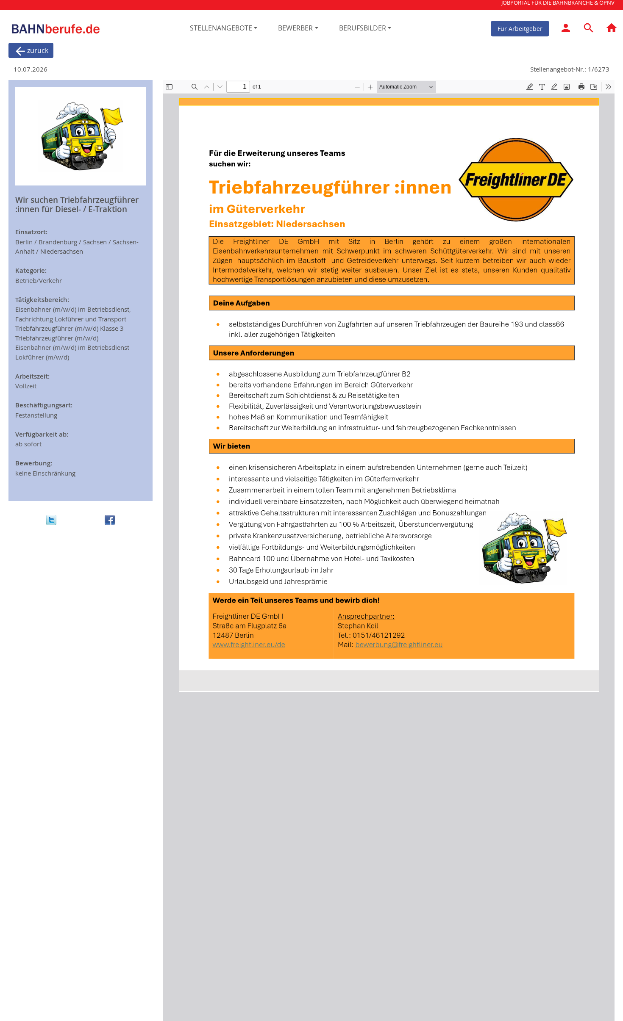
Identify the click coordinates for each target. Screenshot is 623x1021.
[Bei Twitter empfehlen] (51, 520)
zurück (37, 50)
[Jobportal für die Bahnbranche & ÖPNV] (611, 29)
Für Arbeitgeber (520, 28)
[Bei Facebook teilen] (110, 520)
